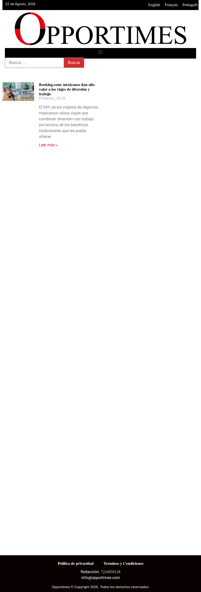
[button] (101, 52)
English (154, 5)
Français (171, 5)
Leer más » (48, 145)
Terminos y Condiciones (123, 563)
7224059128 (110, 572)
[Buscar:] (34, 63)
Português (190, 5)
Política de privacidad (76, 563)
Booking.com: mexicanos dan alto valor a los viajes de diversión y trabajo (67, 89)
